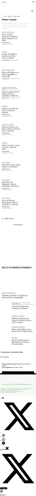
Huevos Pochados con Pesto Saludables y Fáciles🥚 (10, 74)
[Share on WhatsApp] (3, 440)
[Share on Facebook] (3, 398)
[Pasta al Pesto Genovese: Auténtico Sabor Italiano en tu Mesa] (28, 37)
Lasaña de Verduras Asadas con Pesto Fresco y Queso (9, 56)
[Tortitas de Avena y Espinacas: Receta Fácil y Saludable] (18, 280)
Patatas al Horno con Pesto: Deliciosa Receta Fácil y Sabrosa (11, 129)
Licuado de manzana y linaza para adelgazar (20, 307)
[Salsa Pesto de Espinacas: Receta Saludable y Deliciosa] (28, 184)
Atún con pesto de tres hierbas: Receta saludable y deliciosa (10, 94)
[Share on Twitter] (19, 433)
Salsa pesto (6, 162)
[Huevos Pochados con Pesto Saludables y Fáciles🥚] (28, 74)
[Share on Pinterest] (3, 436)
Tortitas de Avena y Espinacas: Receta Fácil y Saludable (15, 296)
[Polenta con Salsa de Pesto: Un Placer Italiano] (28, 111)
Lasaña (4, 51)
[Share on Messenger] (3, 444)
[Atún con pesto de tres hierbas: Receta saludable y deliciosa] (28, 92)
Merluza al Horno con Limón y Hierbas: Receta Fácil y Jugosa (21, 320)
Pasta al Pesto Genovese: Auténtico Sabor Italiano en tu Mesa (10, 37)
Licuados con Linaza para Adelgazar (21, 303)
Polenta (5, 106)
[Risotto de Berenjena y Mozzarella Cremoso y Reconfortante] (6, 342)
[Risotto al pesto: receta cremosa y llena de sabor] (28, 148)
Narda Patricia (6, 42)
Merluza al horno (18, 315)
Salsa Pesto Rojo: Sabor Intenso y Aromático (11, 166)
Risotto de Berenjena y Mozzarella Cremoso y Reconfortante (21, 342)
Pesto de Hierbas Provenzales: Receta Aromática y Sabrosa (10, 202)
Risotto (4, 142)
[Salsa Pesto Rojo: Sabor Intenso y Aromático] (28, 166)
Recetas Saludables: (9, 292)
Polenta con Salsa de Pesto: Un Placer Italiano (10, 110)
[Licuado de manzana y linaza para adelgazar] (6, 307)
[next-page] (4, 218)
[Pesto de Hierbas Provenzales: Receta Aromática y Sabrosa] (28, 203)
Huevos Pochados (8, 70)
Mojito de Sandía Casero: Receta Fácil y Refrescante (22, 330)
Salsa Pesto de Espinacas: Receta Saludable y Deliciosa (10, 184)
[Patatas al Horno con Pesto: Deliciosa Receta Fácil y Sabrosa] (28, 129)
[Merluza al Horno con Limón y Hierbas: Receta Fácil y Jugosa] (6, 319)
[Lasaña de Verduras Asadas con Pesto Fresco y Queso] (28, 56)
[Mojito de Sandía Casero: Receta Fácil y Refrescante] (6, 330)
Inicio (5, 16)
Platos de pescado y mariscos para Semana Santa (10, 88)
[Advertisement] (18, 244)
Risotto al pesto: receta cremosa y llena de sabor (11, 147)
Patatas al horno (8, 124)
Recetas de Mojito (18, 326)
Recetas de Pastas (8, 32)
